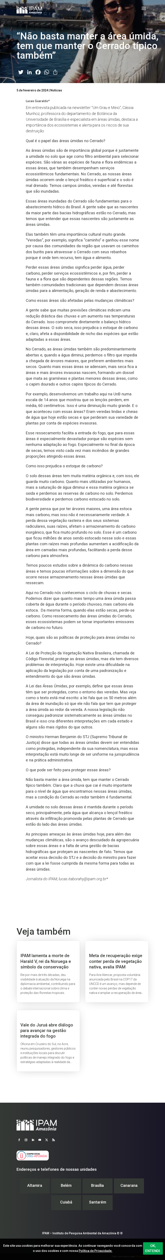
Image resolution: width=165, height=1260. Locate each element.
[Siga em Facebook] (19, 1139)
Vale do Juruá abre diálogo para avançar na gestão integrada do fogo (48, 1040)
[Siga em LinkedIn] (32, 1139)
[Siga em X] (46, 1139)
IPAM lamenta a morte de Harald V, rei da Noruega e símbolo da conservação (48, 971)
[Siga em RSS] (53, 1139)
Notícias (56, 90)
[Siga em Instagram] (26, 1139)
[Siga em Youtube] (39, 1139)
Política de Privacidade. (95, 1251)
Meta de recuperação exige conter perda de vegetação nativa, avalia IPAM (116, 971)
